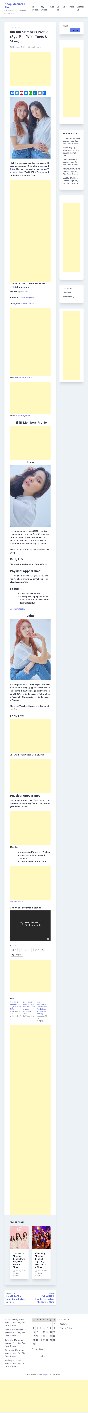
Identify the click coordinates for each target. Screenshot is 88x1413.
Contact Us (80, 8)
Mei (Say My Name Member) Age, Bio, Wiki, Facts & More (70, 180)
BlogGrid (46, 1375)
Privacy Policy (68, 296)
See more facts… (17, 609)
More (71, 7)
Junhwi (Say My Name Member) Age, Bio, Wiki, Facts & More (15, 1333)
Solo (65, 7)
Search (65, 26)
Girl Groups (35, 8)
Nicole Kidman (36, 47)
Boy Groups (44, 8)
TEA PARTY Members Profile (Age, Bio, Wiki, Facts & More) (19, 1260)
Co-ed (58, 8)
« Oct (43, 1356)
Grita (12, 169)
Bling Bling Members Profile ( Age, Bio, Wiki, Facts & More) (40, 1260)
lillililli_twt (24, 291)
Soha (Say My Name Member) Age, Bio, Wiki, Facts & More (71, 162)
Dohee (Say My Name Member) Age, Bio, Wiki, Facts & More (71, 141)
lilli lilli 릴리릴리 (27, 297)
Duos (52, 7)
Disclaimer (67, 293)
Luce (42, 166)
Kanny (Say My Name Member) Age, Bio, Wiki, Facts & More (71, 171)
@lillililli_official (27, 303)
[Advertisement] (30, 69)
